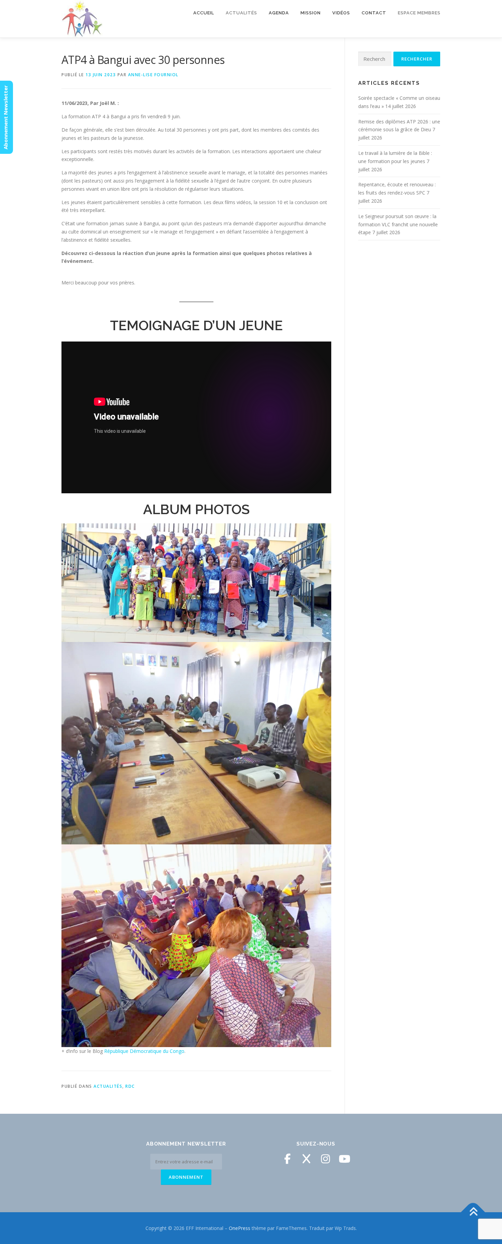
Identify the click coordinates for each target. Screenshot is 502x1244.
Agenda (279, 12)
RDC (130, 1086)
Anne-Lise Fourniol (153, 75)
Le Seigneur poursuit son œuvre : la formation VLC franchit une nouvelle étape (398, 224)
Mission (311, 12)
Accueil (203, 12)
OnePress (239, 1228)
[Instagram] (325, 1159)
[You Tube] (344, 1159)
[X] (306, 1159)
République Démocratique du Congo (144, 1051)
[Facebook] (287, 1159)
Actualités (108, 1086)
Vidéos (341, 12)
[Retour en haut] (473, 1212)
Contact (374, 12)
